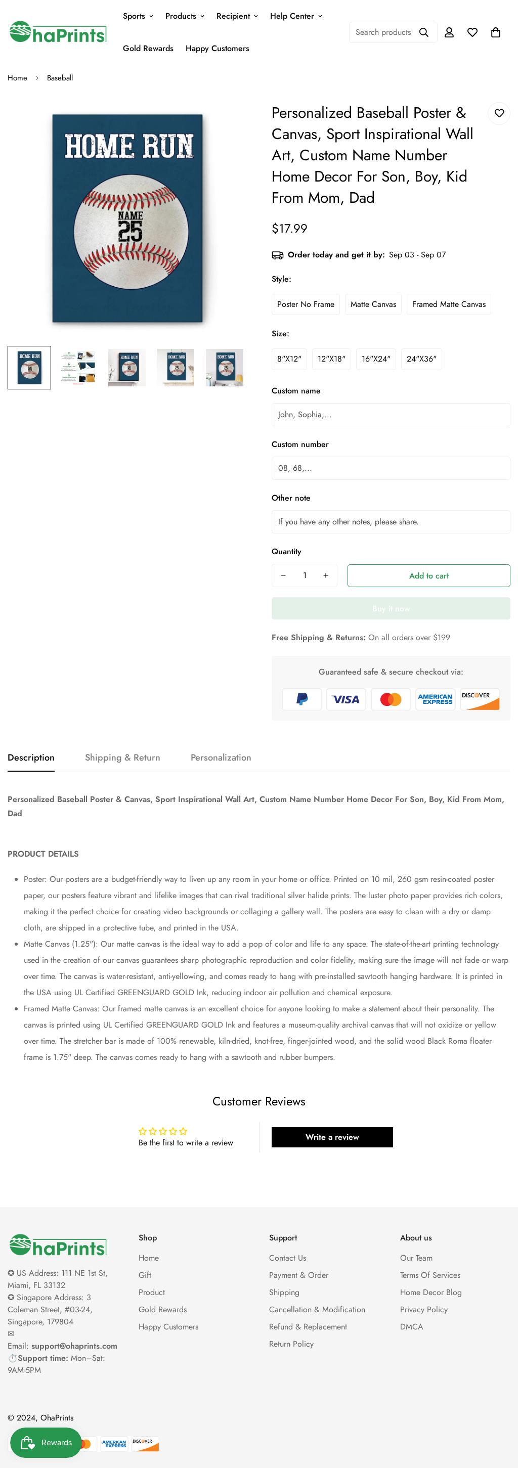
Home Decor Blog (431, 1292)
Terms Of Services (430, 1275)
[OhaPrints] (58, 32)
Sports (134, 16)
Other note (291, 498)
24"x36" (422, 359)
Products (180, 16)
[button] (495, 32)
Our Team (416, 1258)
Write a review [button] (332, 1137)
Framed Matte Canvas (449, 304)
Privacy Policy (424, 1309)
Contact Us (287, 1258)
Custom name (296, 390)
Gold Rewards (148, 48)
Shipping (284, 1292)
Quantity (286, 551)
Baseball (60, 77)
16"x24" (376, 359)
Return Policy (291, 1344)
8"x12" (289, 359)
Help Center (292, 16)
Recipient (233, 16)
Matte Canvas (373, 304)
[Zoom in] (224, 121)
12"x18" (332, 359)
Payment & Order (298, 1275)
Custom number (300, 444)
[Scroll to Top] (498, 1413)
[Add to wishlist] (499, 113)
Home (17, 77)
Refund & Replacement (308, 1326)
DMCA (411, 1326)
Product (152, 1292)
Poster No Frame (305, 304)
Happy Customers (217, 48)
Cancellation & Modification (317, 1309)
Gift (145, 1275)
